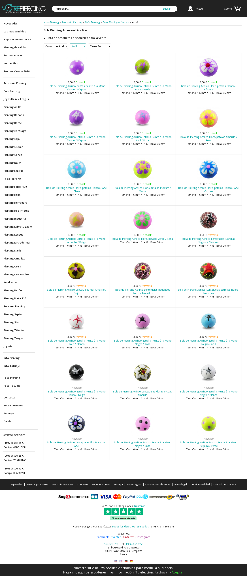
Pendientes (11, 282)
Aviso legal (180, 484)
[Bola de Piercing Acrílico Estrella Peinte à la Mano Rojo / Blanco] (76, 333)
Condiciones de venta (158, 484)
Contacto (10, 397)
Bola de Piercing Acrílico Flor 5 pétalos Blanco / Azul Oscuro (208, 189)
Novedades (11, 23)
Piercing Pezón (13, 290)
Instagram (143, 537)
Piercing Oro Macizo (16, 274)
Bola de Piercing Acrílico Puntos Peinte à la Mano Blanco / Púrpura (76, 87)
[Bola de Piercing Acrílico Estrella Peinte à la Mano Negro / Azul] (208, 333)
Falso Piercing (12, 178)
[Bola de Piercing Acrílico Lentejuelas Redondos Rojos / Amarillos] (142, 282)
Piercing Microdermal (17, 242)
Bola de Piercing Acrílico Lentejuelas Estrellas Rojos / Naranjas (209, 291)
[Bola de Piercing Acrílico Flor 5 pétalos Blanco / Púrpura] (208, 78)
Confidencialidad (200, 484)
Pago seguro (134, 484)
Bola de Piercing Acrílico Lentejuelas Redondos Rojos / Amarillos (142, 291)
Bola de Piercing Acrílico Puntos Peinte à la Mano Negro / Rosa (142, 444)
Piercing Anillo (12, 107)
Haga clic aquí (74, 572)
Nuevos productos (37, 484)
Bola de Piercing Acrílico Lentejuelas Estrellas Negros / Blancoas (208, 240)
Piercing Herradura (15, 202)
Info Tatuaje (12, 366)
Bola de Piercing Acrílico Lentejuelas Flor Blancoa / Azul (76, 444)
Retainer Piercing (14, 306)
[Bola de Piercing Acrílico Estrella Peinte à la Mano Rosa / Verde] (142, 78)
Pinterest (129, 537)
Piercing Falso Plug (15, 186)
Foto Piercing (12, 377)
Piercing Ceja (12, 139)
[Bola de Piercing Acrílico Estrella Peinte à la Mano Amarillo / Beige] (76, 231)
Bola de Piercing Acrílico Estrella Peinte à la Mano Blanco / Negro (77, 393)
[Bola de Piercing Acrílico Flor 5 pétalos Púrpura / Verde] (142, 180)
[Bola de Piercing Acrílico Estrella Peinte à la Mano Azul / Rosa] (142, 129)
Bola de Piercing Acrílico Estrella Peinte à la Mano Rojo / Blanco (77, 342)
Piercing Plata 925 (15, 298)
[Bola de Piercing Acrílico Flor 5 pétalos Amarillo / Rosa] (208, 129)
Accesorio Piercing (15, 83)
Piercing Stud (12, 322)
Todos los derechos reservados (130, 526)
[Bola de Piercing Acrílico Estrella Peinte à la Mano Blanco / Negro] (76, 384)
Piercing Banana (14, 115)
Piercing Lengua (14, 234)
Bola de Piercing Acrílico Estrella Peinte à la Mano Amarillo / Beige (77, 240)
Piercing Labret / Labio (18, 226)
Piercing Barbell (13, 123)
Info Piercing (12, 358)
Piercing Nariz (12, 250)
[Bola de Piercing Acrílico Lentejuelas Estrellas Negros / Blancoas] (208, 231)
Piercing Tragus (13, 338)
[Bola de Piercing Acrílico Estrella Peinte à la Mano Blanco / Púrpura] (76, 129)
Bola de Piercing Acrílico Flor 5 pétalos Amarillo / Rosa (208, 138)
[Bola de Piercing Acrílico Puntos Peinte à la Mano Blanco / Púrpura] (76, 78)
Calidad (8, 421)
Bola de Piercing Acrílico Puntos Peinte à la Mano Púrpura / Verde (208, 444)
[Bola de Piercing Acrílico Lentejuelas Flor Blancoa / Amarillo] (142, 384)
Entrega (9, 413)
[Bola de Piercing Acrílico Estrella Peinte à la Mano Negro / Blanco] (208, 384)
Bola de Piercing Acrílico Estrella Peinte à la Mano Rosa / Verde (143, 87)
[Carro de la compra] (237, 11)
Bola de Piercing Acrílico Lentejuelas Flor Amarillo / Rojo (76, 291)
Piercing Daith (12, 163)
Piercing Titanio (14, 330)
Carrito (228, 8)
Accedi (199, 8)
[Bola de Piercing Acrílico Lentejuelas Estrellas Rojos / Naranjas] (208, 282)
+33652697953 (134, 544)
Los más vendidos (15, 31)
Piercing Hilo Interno (16, 210)
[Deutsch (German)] (126, 561)
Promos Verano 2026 (16, 71)
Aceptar (178, 572)
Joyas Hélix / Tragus (16, 99)
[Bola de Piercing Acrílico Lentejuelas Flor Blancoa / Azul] (76, 434)
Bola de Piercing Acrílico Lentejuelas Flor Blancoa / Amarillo (142, 393)
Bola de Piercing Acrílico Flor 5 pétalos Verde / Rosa (142, 238)
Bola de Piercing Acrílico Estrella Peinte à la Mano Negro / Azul (209, 342)
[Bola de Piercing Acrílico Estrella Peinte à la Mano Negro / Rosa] (142, 333)
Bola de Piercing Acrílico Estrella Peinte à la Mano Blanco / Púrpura (77, 138)
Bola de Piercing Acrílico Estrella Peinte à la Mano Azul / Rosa (143, 138)
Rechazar (162, 572)
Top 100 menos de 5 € (17, 39)
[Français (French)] (121, 561)
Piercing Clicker (13, 147)
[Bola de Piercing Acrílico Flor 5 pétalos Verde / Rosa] (142, 231)
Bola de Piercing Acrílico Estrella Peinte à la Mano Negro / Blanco (209, 393)
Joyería (8, 346)
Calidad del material (225, 484)
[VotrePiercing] (24, 12)
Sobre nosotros (13, 405)
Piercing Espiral (13, 170)
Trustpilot (139, 506)
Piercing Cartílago (15, 131)
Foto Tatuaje (12, 385)
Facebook (103, 537)
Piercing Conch (13, 155)
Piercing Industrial (15, 218)
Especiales (16, 484)
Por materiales (13, 55)
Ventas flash (11, 63)
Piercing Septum (14, 314)
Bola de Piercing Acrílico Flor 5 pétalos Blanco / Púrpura (208, 87)
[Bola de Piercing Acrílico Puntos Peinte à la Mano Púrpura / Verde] (208, 434)
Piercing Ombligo (14, 258)
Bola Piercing (12, 91)
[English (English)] (116, 561)
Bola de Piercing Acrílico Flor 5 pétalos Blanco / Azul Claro (76, 189)
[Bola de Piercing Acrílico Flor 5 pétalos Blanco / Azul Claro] (76, 180)
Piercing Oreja (12, 266)
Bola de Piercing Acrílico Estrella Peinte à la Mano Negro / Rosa (143, 342)
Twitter (116, 537)
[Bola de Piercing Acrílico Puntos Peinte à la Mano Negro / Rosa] (142, 434)
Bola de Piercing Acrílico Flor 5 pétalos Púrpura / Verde (142, 189)
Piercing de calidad (15, 47)
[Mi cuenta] (190, 11)
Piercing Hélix (12, 194)
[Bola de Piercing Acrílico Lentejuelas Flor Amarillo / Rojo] (76, 282)
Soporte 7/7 (111, 544)
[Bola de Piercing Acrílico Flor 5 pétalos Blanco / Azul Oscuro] (208, 180)
